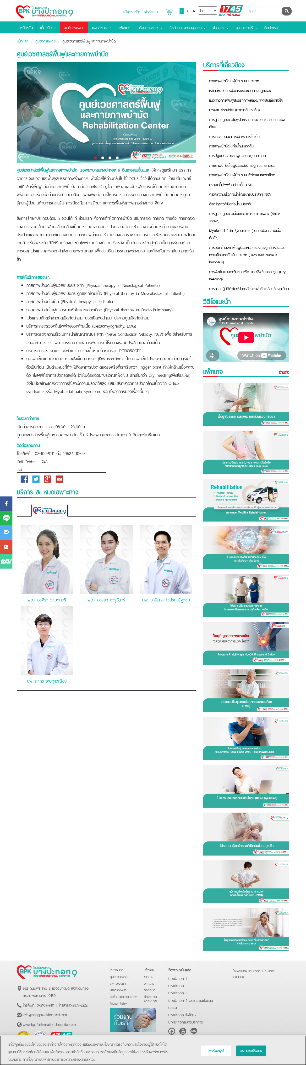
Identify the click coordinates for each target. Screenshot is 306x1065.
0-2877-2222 (78, 1004)
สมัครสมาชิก (131, 11)
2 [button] (102, 158)
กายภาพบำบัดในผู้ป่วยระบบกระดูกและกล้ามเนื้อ (242, 165)
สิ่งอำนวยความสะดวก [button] (186, 27)
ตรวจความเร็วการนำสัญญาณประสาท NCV (240, 193)
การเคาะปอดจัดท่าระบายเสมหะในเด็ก (234, 136)
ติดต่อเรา (271, 27)
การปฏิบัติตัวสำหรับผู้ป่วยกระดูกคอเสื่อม (237, 155)
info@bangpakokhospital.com (45, 1014)
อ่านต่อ (284, 372)
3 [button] (110, 158)
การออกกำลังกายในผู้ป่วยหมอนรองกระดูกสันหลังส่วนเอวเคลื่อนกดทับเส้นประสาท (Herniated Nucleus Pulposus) (247, 254)
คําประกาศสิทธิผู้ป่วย (150, 998)
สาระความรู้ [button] (245, 27)
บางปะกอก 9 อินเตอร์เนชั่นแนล (190, 1000)
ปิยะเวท (173, 1007)
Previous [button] (29, 112)
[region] (153, 1050)
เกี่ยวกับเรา (48, 27)
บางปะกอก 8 (177, 992)
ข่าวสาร (148, 976)
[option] (106, 112)
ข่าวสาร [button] (219, 27)
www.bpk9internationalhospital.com (49, 1024)
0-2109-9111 (45, 1004)
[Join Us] (133, 1019)
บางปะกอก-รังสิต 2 (182, 1014)
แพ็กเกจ (124, 27)
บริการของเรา (118, 990)
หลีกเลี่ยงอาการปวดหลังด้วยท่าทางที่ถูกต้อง (240, 90)
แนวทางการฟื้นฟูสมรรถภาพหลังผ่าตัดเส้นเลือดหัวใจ (246, 99)
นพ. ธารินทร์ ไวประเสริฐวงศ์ (166, 599)
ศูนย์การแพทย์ (74, 27)
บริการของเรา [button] (149, 27)
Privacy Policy (118, 1003)
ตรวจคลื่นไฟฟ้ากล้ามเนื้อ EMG (231, 184)
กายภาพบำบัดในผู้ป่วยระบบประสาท (234, 80)
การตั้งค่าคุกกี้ (216, 1051)
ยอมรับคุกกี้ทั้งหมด (251, 1051)
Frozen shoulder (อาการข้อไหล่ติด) (234, 109)
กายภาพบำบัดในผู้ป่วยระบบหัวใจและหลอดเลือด (242, 174)
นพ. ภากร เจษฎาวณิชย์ (47, 680)
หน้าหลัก (26, 27)
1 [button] (95, 158)
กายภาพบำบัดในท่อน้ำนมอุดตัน (231, 145)
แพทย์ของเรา (101, 27)
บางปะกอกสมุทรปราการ (185, 1021)
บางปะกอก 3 (177, 985)
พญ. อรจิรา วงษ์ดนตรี (46, 599)
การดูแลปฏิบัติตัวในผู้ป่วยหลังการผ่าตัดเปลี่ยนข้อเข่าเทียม (249, 288)
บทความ (149, 983)
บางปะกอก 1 (177, 978)
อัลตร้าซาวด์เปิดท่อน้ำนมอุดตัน (230, 203)
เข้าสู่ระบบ (151, 11)
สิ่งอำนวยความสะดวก (123, 996)
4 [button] (117, 158)
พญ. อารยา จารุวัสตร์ (106, 599)
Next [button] (183, 112)
